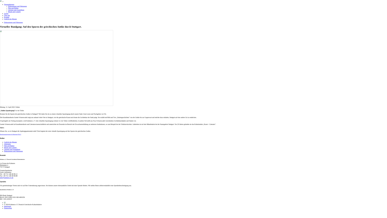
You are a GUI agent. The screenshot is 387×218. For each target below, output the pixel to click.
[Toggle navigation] (3, 1)
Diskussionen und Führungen (17, 6)
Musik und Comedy (14, 12)
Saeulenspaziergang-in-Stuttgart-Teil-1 (10, 134)
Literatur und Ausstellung (16, 10)
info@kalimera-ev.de (6, 178)
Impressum (7, 206)
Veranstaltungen (9, 4)
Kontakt (6, 17)
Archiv (6, 13)
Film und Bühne (13, 8)
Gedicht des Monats (10, 19)
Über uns (7, 15)
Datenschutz (8, 208)
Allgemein (7, 144)
